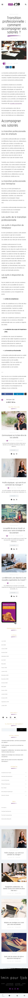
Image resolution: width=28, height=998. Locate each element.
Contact (24, 983)
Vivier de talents (5, 795)
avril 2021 (3, 660)
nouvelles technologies (16, 103)
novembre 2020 (5, 679)
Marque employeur (5, 784)
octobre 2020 (4, 682)
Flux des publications (6, 811)
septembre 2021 (5, 656)
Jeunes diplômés (5, 780)
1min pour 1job (9, 63)
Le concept (17, 983)
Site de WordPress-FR (6, 819)
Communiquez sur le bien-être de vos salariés (14, 436)
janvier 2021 (4, 671)
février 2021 (4, 667)
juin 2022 (3, 641)
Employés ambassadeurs (6, 776)
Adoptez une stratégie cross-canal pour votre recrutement (14, 923)
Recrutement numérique (7, 791)
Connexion (3, 807)
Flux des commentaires (6, 815)
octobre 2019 (4, 698)
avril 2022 (3, 644)
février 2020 (4, 690)
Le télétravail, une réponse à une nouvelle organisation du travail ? (14, 579)
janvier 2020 (4, 694)
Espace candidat (9, 985)
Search (21, 729)
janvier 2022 (4, 648)
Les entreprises (9, 983)
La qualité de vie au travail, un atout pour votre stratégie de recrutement (14, 530)
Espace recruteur (19, 985)
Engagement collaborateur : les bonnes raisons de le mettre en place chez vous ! (14, 888)
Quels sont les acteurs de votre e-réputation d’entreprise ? (14, 957)
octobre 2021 (4, 652)
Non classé (3, 787)
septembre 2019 (5, 701)
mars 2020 (3, 686)
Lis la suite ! (13, 450)
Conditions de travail (14, 14)
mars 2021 (3, 663)
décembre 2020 (5, 675)
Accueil (3, 983)
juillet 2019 (4, 705)
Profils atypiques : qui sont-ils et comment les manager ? (14, 484)
